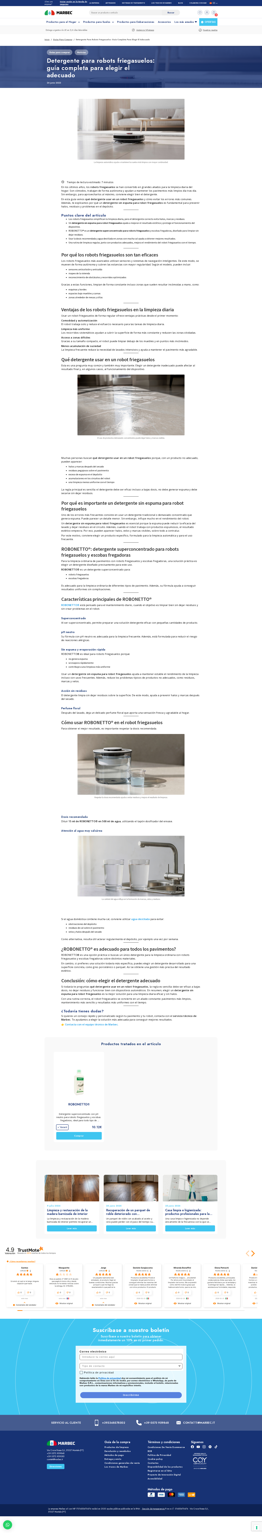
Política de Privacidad (159, 1455)
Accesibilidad (155, 1478)
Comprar (79, 1135)
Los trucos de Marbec (116, 1466)
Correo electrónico (93, 1351)
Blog (180, 3)
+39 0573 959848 (156, 1423)
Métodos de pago (114, 1455)
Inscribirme (131, 1395)
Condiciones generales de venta (122, 1462)
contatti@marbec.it (55, 1459)
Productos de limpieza (116, 1447)
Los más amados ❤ (186, 22)
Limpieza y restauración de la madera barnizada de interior (67, 1212)
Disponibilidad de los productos (165, 1466)
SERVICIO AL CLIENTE (66, 1423)
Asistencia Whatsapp (145, 30)
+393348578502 (113, 1423)
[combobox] (130, 1366)
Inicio (47, 39)
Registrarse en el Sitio (160, 1470)
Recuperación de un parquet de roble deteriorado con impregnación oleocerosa (128, 1212)
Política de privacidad (109, 1378)
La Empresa (94, 3)
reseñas (41, 1253)
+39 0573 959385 (55, 1456)
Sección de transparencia (153, 1508)
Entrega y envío (112, 1458)
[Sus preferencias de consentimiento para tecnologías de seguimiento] (257, 1528)
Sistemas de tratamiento (133, 3)
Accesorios (164, 22)
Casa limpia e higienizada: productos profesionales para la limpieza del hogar (187, 1212)
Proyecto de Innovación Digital (164, 1474)
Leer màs (72, 1228)
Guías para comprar (62, 39)
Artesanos (111, 3)
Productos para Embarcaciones (135, 22)
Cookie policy (155, 1458)
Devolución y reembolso (117, 1451)
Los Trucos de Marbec (161, 3)
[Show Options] (179, 1366)
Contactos (153, 1462)
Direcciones (56, 1466)
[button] (252, 1253)
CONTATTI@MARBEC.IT (199, 1423)
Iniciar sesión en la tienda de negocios (73, 3)
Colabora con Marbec (199, 3)
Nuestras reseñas (210, 30)
